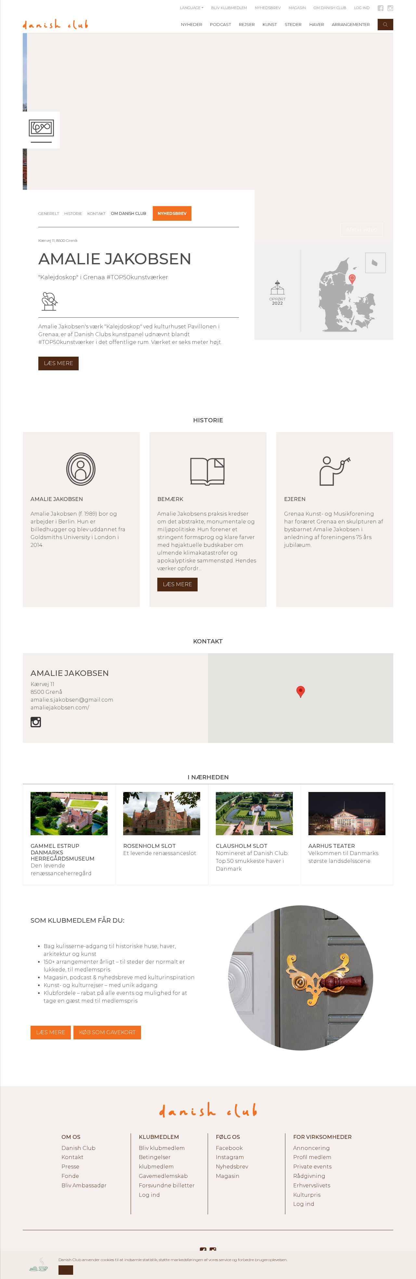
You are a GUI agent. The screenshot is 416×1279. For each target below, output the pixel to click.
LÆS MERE (50, 1032)
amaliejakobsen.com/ (60, 708)
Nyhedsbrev (172, 213)
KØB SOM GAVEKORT (107, 1032)
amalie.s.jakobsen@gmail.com (72, 700)
